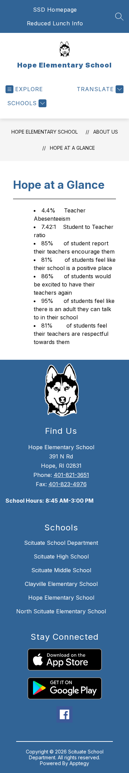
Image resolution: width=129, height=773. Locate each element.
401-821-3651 (71, 474)
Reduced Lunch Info (55, 23)
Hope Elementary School (44, 132)
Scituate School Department (61, 542)
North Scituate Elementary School (61, 611)
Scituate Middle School (61, 570)
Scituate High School (61, 556)
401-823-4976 (68, 484)
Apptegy (79, 763)
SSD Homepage (55, 9)
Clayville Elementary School (61, 583)
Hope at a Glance (72, 148)
